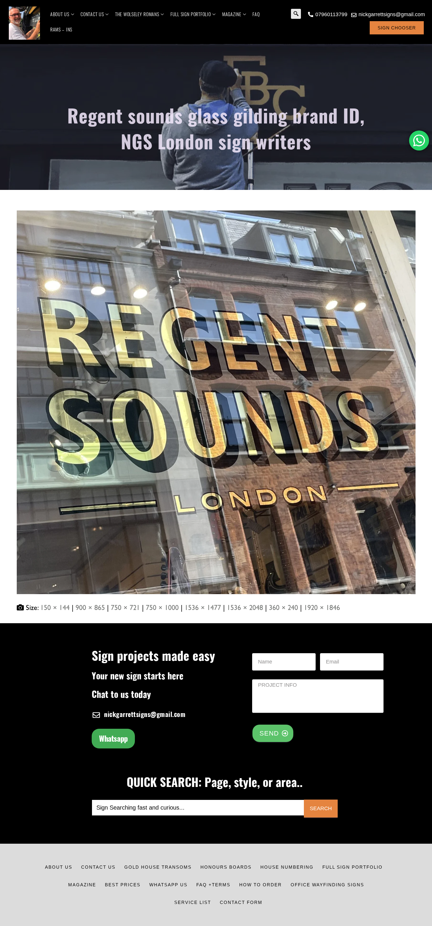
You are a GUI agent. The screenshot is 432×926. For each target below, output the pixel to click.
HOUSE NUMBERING (287, 867)
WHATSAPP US (168, 884)
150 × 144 (55, 608)
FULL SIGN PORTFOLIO (190, 14)
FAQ (255, 14)
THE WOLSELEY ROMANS (137, 14)
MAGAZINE (231, 14)
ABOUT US (59, 14)
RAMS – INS (61, 29)
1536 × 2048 (245, 608)
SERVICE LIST (192, 902)
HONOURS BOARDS (226, 867)
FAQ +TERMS (213, 884)
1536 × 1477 (203, 608)
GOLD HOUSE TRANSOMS (158, 867)
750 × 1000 (162, 608)
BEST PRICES (122, 884)
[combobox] (198, 807)
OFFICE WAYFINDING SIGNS (327, 884)
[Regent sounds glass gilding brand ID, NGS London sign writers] (216, 402)
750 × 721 (125, 608)
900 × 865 (90, 608)
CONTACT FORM (241, 902)
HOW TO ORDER (260, 884)
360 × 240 (283, 608)
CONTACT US (92, 14)
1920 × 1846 (322, 608)
